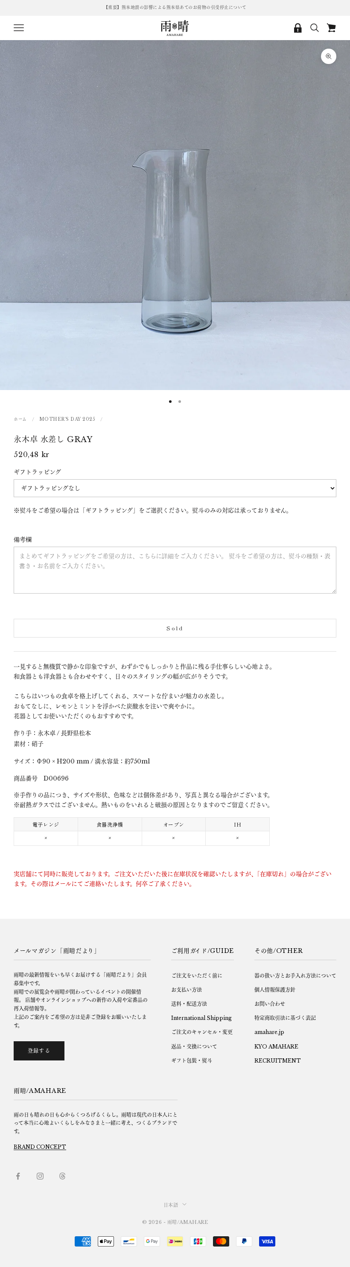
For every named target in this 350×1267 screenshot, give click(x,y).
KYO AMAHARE (276, 1046)
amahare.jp (269, 1032)
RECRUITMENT (277, 1060)
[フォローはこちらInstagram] (40, 1176)
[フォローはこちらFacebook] (18, 1176)
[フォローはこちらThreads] (62, 1176)
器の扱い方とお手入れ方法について (295, 976)
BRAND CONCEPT (40, 1147)
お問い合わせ (269, 1004)
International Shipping (201, 1018)
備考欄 (23, 539)
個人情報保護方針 (274, 990)
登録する (39, 1051)
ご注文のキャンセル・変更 (202, 1032)
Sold (174, 628)
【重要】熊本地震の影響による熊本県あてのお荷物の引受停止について (175, 7)
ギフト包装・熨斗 (191, 1060)
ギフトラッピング (37, 472)
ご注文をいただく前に (196, 976)
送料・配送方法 (189, 1004)
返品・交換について (194, 1046)
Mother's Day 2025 (67, 419)
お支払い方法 (186, 990)
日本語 (170, 1205)
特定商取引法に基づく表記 (285, 1018)
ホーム (20, 419)
